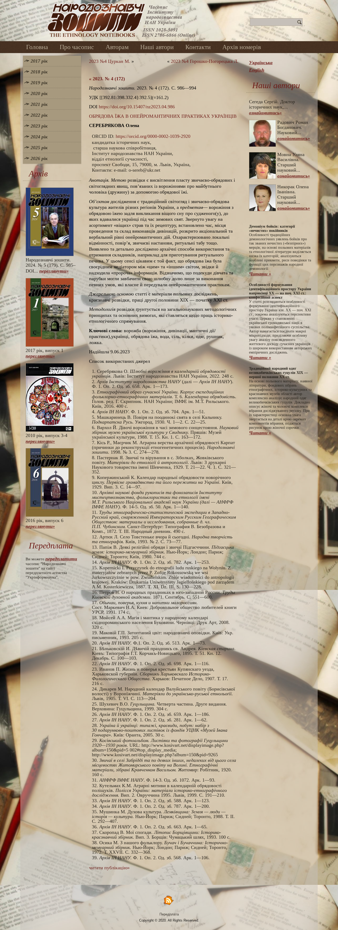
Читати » (260, 273)
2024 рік (39, 136)
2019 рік (39, 82)
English (256, 70)
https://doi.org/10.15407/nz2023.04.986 (137, 106)
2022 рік (39, 115)
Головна (37, 47)
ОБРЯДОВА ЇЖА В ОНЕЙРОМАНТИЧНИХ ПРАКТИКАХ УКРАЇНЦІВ (163, 116)
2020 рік (39, 93)
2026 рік (39, 158)
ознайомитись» (265, 112)
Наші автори (157, 47)
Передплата (169, 914)
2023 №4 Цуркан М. (109, 61)
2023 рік (39, 126)
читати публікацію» (109, 867)
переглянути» (54, 271)
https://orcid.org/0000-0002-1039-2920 (153, 136)
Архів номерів (241, 47)
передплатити (61, 558)
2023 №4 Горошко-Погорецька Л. (204, 61)
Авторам (117, 47)
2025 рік (39, 147)
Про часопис (77, 47)
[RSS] (168, 900)
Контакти (198, 47)
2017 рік (39, 61)
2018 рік (39, 71)
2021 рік (39, 104)
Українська (261, 62)
